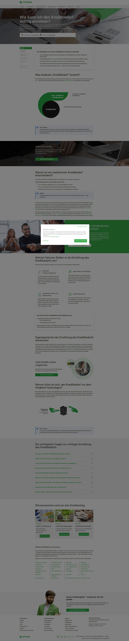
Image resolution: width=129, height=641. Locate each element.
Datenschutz (52, 236)
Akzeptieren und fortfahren (80, 240)
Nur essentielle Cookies (82, 226)
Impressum (57, 236)
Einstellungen (46, 240)
